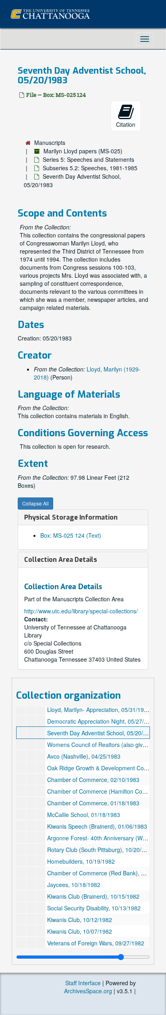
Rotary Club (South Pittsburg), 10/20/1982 (100, 850)
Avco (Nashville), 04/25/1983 (83, 756)
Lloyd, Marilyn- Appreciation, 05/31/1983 (98, 710)
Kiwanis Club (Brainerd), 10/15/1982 (93, 896)
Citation (125, 124)
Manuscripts (49, 142)
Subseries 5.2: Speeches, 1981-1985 (90, 168)
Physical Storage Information (71, 517)
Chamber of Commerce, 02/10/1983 (93, 780)
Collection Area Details (60, 559)
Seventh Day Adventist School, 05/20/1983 (101, 733)
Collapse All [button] (35, 503)
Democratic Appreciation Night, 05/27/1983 (102, 721)
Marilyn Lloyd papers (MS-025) (83, 151)
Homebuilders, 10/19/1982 (81, 861)
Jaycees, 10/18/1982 (73, 885)
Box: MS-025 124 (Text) (70, 535)
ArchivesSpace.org (88, 991)
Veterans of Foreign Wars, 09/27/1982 (95, 943)
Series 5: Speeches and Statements (88, 159)
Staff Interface (83, 983)
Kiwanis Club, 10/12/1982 (79, 920)
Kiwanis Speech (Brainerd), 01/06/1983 (97, 826)
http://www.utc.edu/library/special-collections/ (81, 611)
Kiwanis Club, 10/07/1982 (79, 931)
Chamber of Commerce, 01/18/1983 (93, 803)
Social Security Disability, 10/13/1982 (94, 908)
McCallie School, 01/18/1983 (83, 815)
